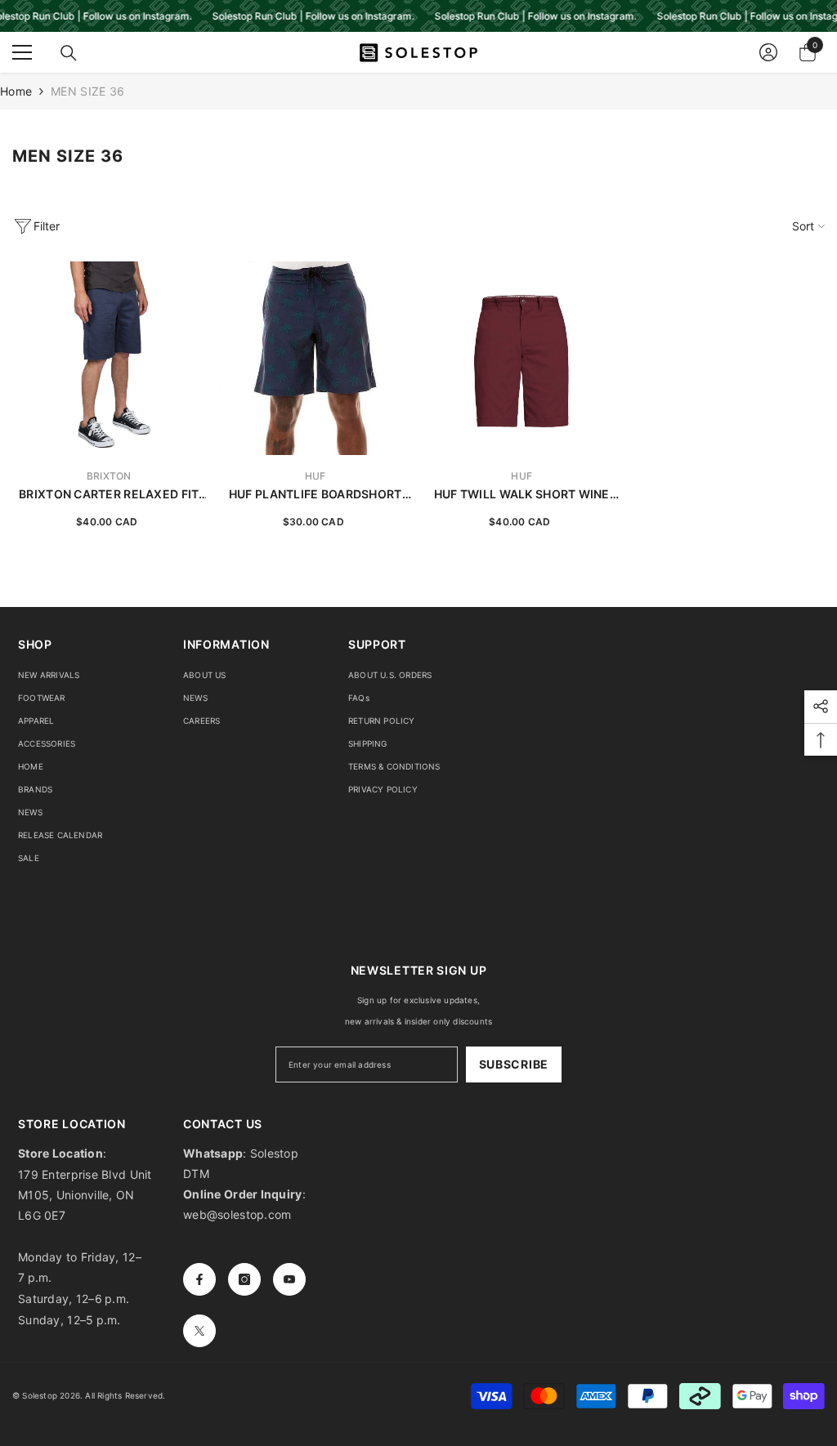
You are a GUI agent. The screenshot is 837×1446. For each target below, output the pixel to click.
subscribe (513, 1064)
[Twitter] (199, 1330)
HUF (315, 476)
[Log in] (768, 52)
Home (16, 91)
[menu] (22, 52)
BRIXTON (109, 476)
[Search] (68, 53)
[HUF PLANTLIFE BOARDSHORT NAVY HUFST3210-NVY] (316, 358)
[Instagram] (244, 1279)
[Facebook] (199, 1279)
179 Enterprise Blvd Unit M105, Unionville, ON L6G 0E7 (85, 1194)
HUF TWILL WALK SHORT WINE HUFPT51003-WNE (522, 494)
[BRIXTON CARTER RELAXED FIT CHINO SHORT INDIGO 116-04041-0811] (109, 358)
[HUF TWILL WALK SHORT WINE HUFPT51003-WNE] (522, 358)
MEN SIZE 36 (87, 91)
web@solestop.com (237, 1214)
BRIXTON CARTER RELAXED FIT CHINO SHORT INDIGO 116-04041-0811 (109, 494)
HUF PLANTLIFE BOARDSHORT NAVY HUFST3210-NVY (315, 494)
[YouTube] (289, 1279)
